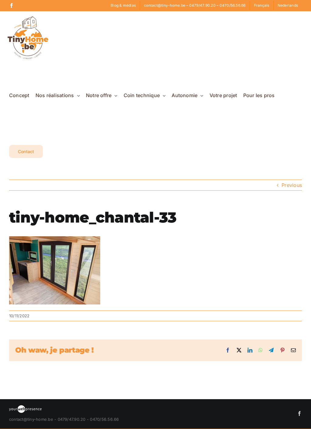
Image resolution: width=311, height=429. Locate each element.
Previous (292, 185)
